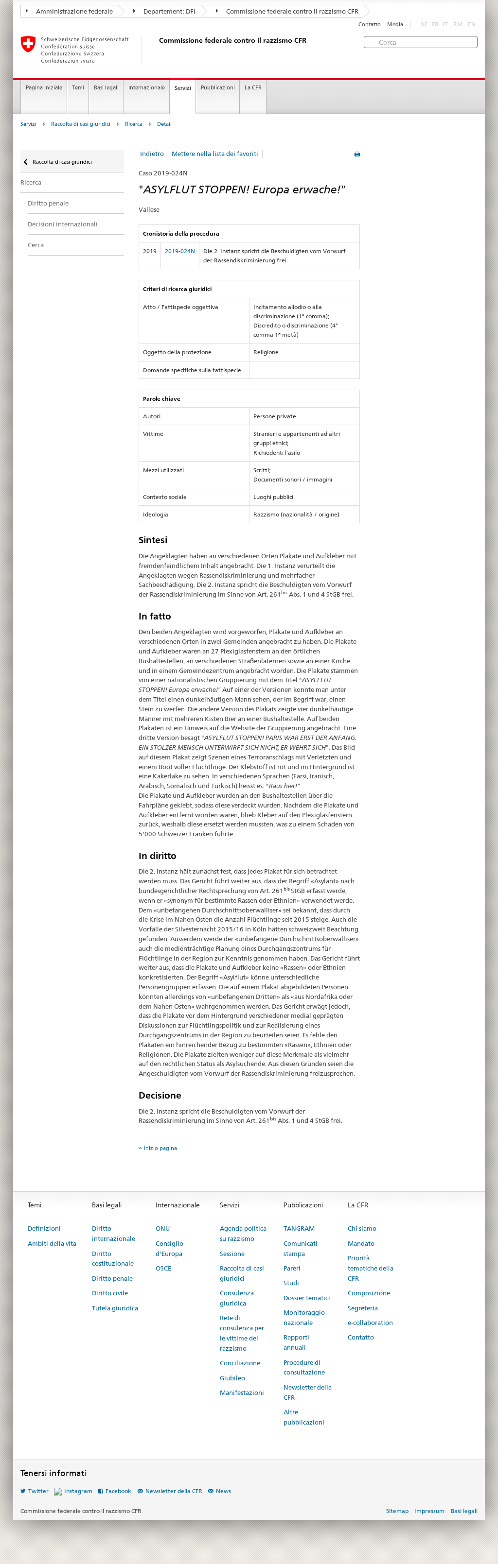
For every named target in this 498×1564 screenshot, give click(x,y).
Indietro (152, 153)
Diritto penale (48, 203)
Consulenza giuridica (237, 1298)
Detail (164, 124)
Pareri (292, 1268)
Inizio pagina (160, 1148)
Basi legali (106, 88)
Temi (78, 88)
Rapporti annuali (296, 1342)
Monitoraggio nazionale (304, 1317)
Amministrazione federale (74, 11)
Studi (291, 1283)
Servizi (183, 88)
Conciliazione (240, 1363)
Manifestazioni (242, 1392)
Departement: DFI (169, 11)
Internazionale (146, 88)
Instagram (78, 1491)
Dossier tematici (307, 1298)
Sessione (232, 1253)
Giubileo (232, 1378)
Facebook (118, 1491)
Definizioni (44, 1228)
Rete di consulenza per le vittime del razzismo (242, 1333)
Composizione (369, 1293)
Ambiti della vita (52, 1243)
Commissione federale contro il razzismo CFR (291, 11)
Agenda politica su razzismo (243, 1233)
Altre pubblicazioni (304, 1417)
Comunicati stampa (301, 1248)
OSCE (163, 1268)
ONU (163, 1228)
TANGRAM (299, 1228)
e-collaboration (370, 1322)
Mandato (361, 1243)
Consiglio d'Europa (169, 1248)
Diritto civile (110, 1293)
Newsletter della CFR (308, 1392)
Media (395, 24)
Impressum (429, 1510)
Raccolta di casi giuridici (80, 124)
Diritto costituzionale (113, 1259)
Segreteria (363, 1308)
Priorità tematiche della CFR (370, 1268)
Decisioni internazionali (63, 224)
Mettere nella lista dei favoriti (215, 153)
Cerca (36, 245)
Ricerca (133, 124)
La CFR (253, 88)
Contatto (369, 24)
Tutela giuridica (115, 1308)
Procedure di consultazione (304, 1367)
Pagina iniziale (44, 88)
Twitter (38, 1491)
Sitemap (397, 1510)
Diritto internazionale (113, 1233)
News (223, 1491)
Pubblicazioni (218, 88)
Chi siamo (362, 1228)
